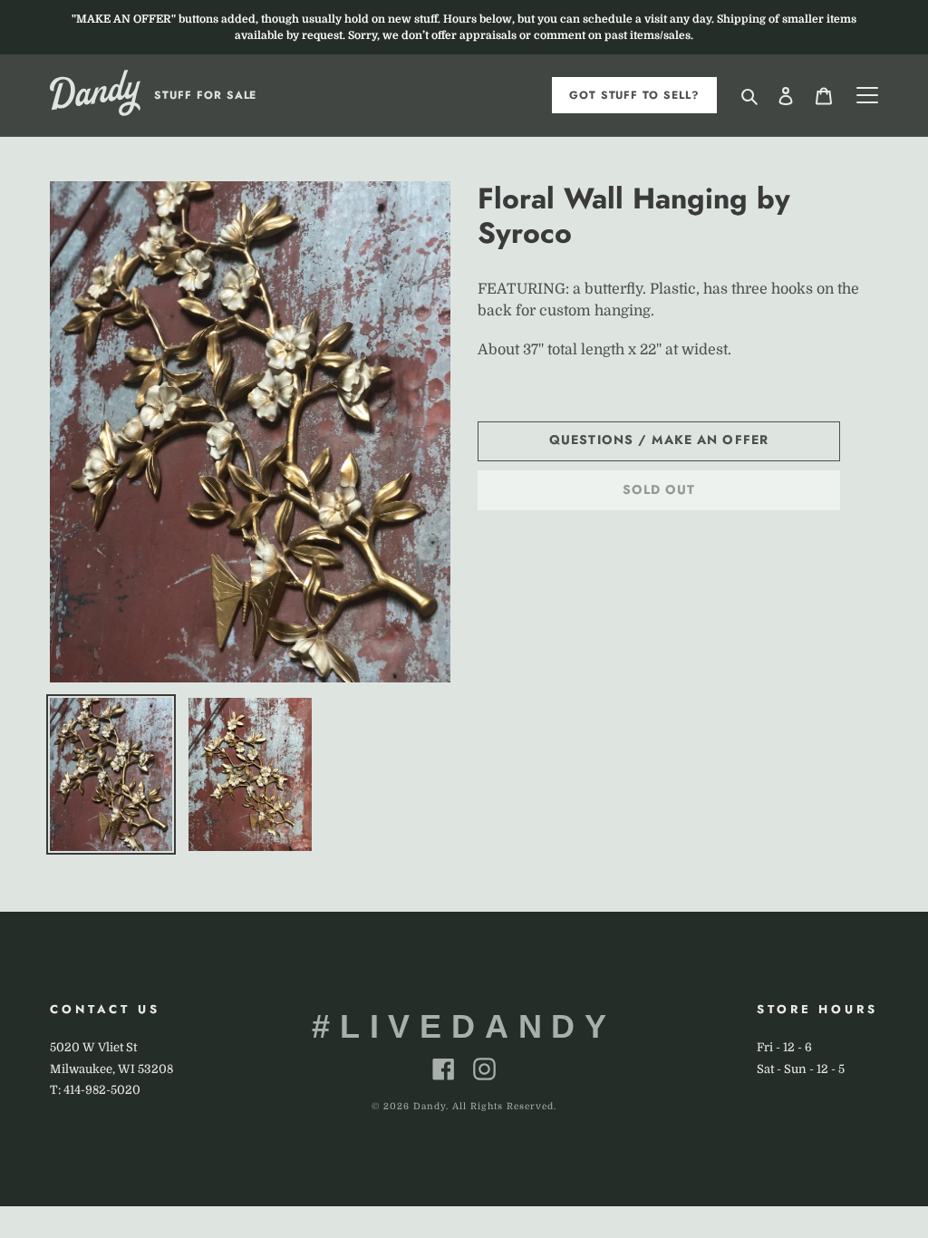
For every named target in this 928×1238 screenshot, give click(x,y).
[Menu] (867, 95)
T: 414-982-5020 (95, 1090)
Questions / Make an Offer (658, 439)
